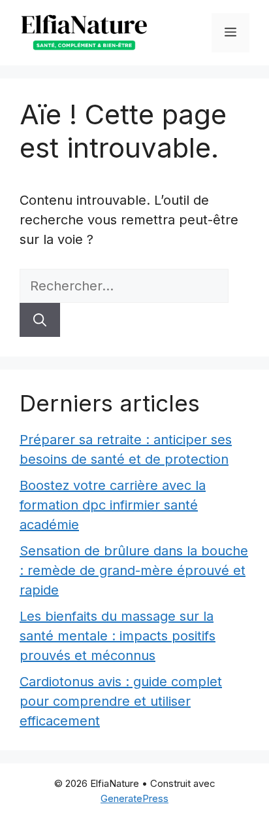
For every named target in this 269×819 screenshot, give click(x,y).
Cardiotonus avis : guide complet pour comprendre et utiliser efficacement (121, 701)
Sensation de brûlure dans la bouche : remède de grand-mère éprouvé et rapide (134, 570)
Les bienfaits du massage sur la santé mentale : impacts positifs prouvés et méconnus (117, 635)
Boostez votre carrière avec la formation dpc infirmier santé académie (113, 505)
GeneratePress (134, 798)
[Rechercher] (40, 320)
